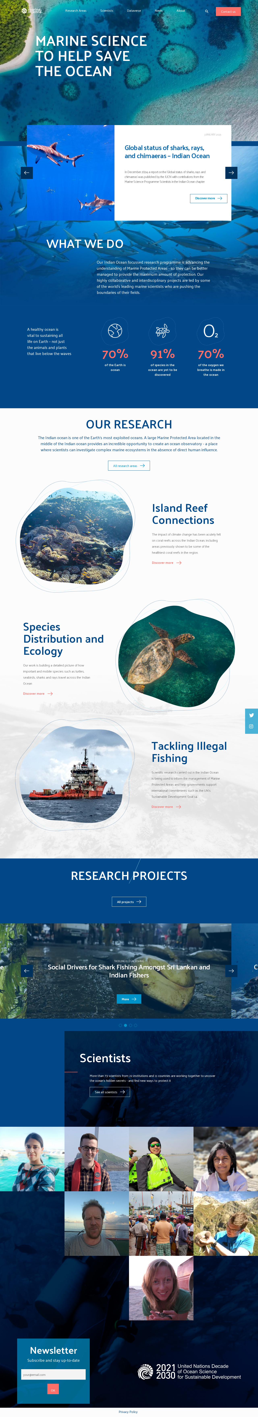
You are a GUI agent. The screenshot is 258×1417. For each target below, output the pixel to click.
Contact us (228, 11)
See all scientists (106, 1092)
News (159, 10)
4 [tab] (135, 1025)
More (126, 999)
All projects (125, 902)
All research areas (125, 466)
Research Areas (75, 10)
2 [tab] (128, 225)
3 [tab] (133, 225)
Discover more (205, 187)
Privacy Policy (128, 1412)
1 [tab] (123, 225)
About (181, 10)
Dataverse (134, 10)
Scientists (106, 10)
